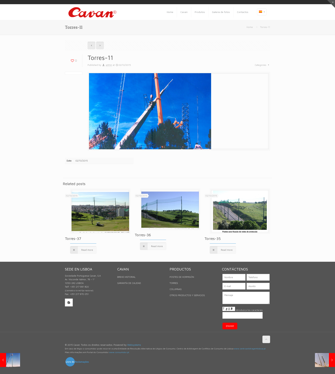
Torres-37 (73, 238)
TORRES (174, 283)
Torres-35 (212, 238)
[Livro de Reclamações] (77, 366)
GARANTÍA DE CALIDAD (129, 283)
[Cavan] (92, 12)
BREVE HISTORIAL (126, 277)
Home (250, 27)
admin (109, 65)
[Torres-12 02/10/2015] (325, 360)
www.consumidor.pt (119, 352)
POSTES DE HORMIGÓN (182, 277)
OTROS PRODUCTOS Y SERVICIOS (187, 295)
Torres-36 (143, 235)
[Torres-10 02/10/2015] (10, 360)
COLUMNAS (176, 289)
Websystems (134, 344)
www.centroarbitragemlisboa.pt (250, 348)
